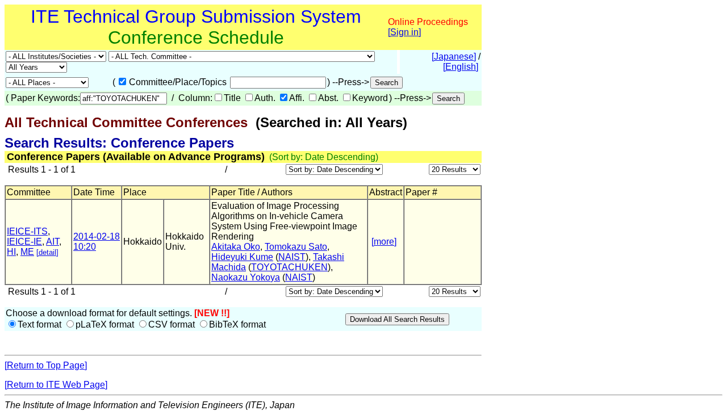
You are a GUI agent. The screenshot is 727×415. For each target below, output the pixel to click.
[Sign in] (404, 32)
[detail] (47, 252)
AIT (52, 241)
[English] (460, 67)
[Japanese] (454, 56)
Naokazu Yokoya (245, 277)
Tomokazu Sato (296, 246)
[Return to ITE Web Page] (56, 384)
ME (27, 252)
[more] (383, 241)
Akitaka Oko (235, 246)
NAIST (292, 257)
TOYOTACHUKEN (289, 267)
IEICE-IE (24, 241)
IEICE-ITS (27, 231)
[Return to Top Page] (46, 365)
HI (11, 252)
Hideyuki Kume (242, 257)
